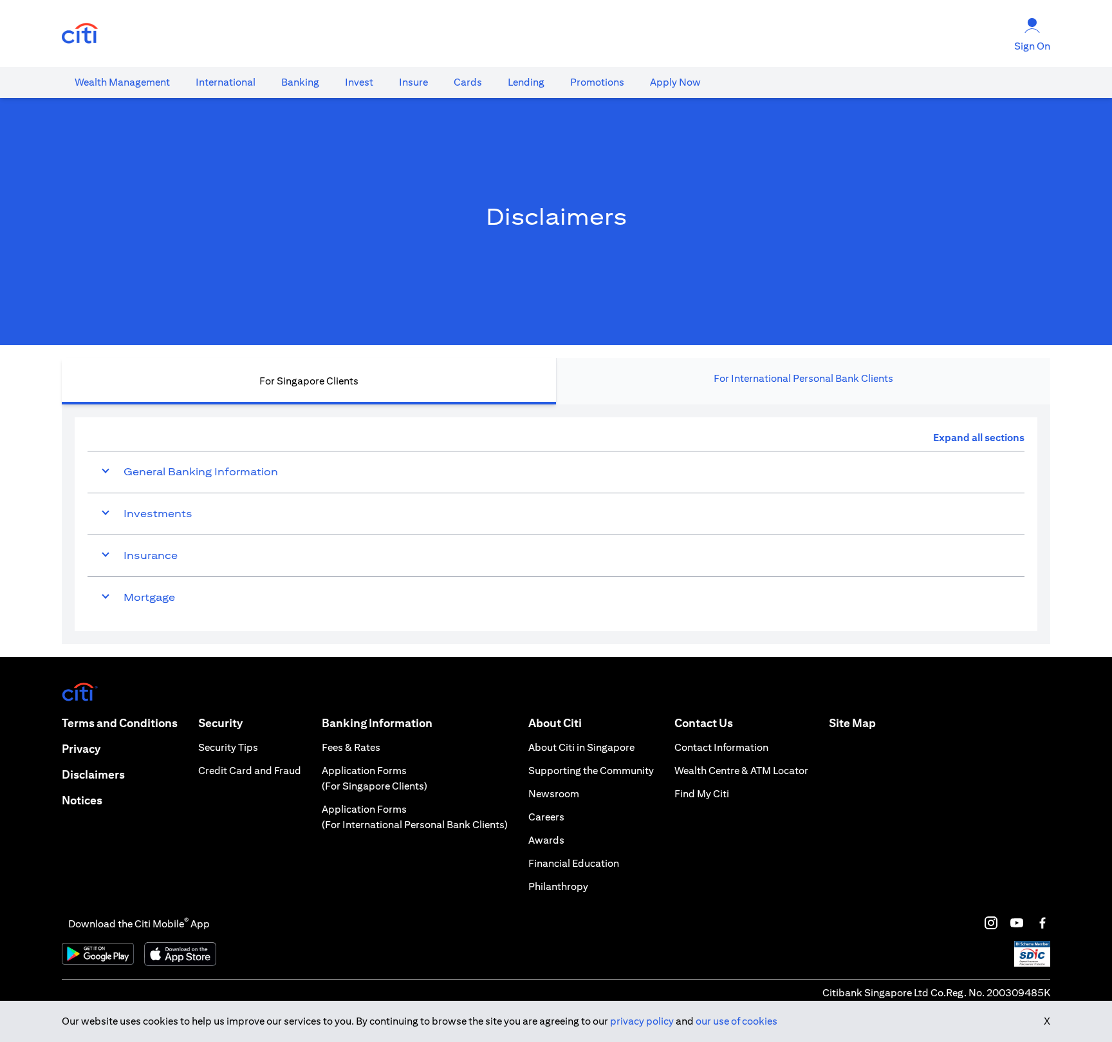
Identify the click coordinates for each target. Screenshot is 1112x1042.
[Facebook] (1042, 923)
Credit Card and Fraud (249, 770)
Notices (82, 800)
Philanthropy (558, 886)
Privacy (81, 748)
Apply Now (675, 82)
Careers (546, 817)
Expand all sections (978, 437)
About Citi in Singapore (581, 747)
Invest (359, 82)
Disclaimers (93, 774)
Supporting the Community (591, 770)
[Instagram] (991, 923)
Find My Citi (701, 794)
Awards (546, 840)
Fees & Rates (351, 747)
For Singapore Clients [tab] (308, 381)
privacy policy (642, 1021)
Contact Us (703, 723)
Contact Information (721, 747)
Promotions (597, 82)
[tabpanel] (556, 524)
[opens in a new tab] (80, 34)
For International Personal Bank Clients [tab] (803, 378)
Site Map (852, 723)
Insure (413, 82)
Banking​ (300, 82)
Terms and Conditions (120, 723)
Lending (526, 82)
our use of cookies (736, 1021)
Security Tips (228, 747)
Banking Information (377, 723)
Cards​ (468, 82)
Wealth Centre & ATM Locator (741, 770)
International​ (225, 82)
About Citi (555, 723)
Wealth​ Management (122, 82)
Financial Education (573, 863)
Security (220, 723)
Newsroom (553, 794)
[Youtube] (1016, 923)
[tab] (122, 82)
